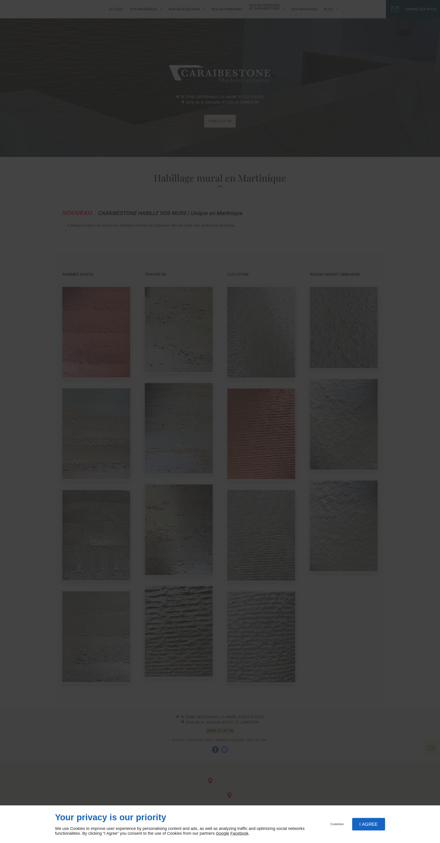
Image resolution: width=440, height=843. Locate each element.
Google (222, 833)
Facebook (239, 833)
